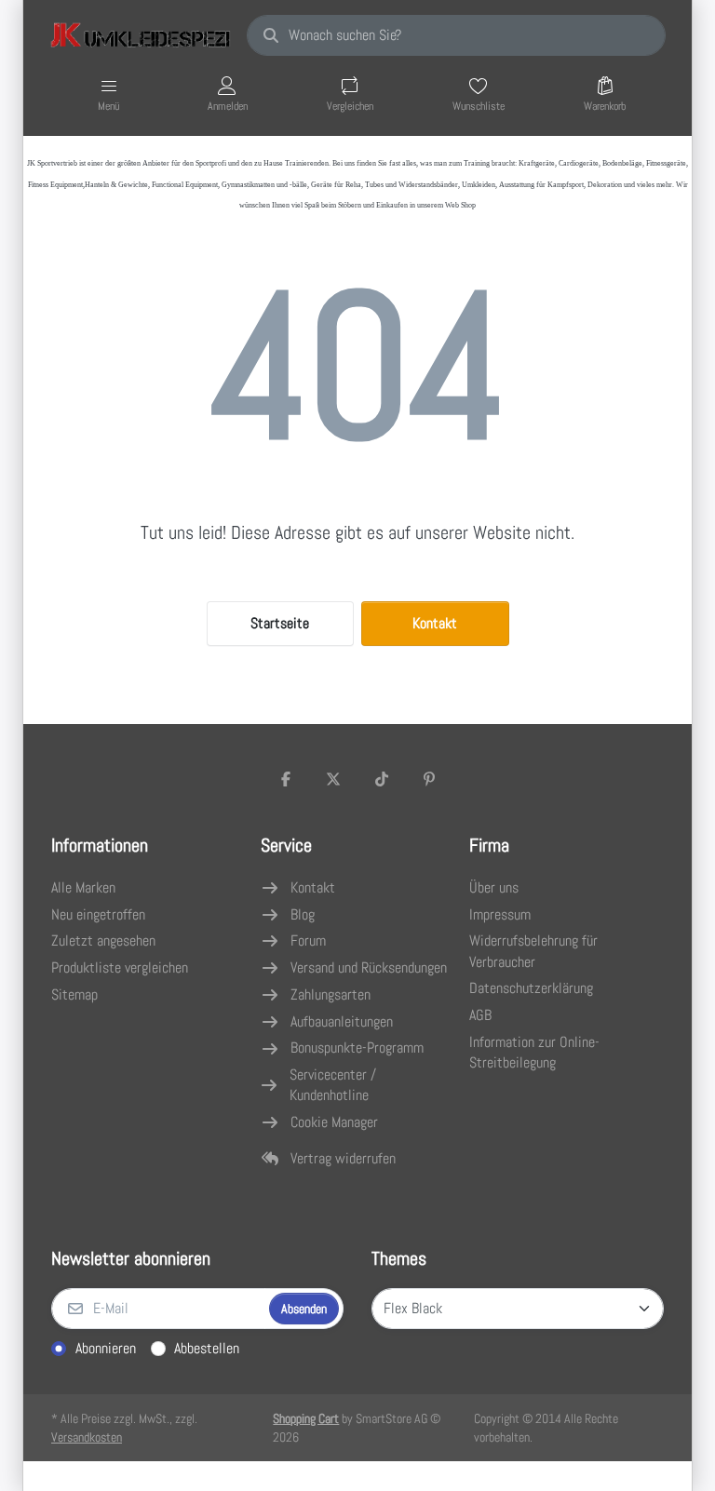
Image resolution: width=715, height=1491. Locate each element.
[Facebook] (285, 779)
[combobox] (456, 35)
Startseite (279, 623)
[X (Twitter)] (333, 779)
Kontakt (434, 623)
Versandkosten (86, 1437)
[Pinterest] (430, 779)
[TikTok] (381, 779)
